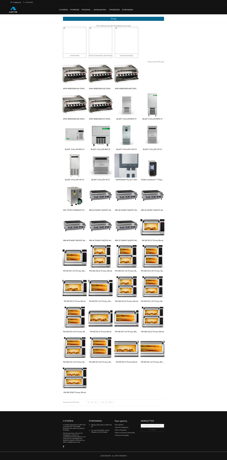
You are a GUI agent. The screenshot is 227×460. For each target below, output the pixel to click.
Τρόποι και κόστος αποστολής (125, 432)
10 (110, 402)
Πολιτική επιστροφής (122, 435)
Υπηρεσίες (74, 10)
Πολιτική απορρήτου (121, 427)
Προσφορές (114, 10)
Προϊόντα (85, 10)
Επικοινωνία (127, 10)
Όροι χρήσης (119, 424)
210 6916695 (29, 2)
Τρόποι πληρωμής (121, 430)
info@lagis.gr (17, 2)
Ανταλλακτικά (100, 10)
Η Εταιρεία (63, 10)
